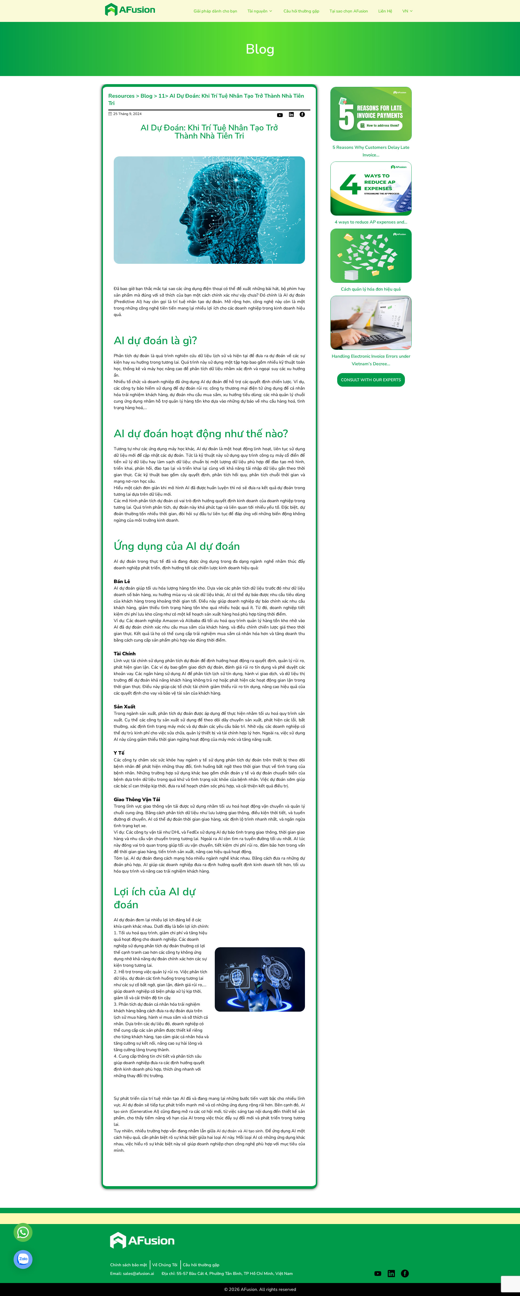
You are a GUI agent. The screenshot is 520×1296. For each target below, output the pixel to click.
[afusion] (130, 9)
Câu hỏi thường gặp (301, 11)
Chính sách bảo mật (129, 1265)
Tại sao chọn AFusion (349, 11)
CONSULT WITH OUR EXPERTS (371, 380)
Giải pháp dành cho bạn (215, 11)
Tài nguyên (258, 11)
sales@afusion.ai (139, 1273)
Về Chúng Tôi (165, 1265)
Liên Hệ (385, 11)
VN (405, 11)
